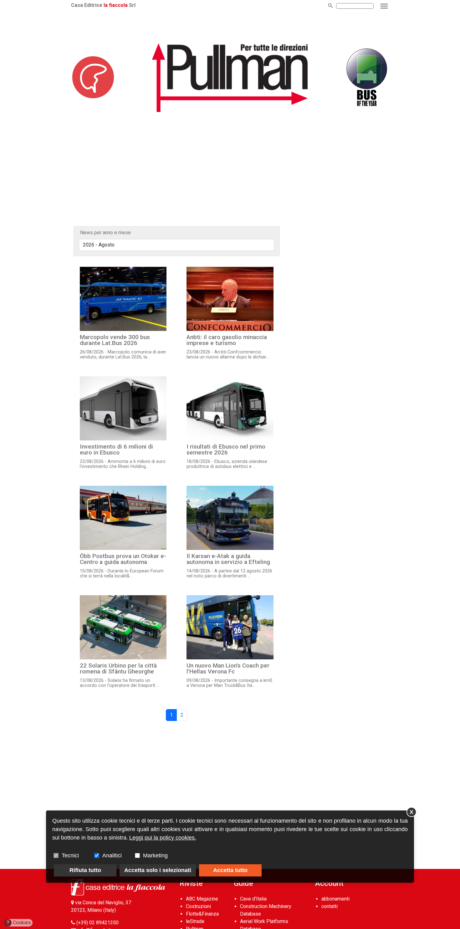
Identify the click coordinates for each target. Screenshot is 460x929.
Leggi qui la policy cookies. (162, 838)
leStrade (195, 921)
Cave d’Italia (253, 899)
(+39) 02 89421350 (97, 923)
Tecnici (70, 855)
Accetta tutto (230, 870)
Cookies (19, 923)
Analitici (112, 855)
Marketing (155, 855)
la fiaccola (116, 5)
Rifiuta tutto (85, 870)
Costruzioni (198, 906)
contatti (329, 906)
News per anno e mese (105, 233)
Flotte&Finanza (202, 914)
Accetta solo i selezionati (157, 870)
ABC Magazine (202, 899)
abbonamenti (335, 899)
